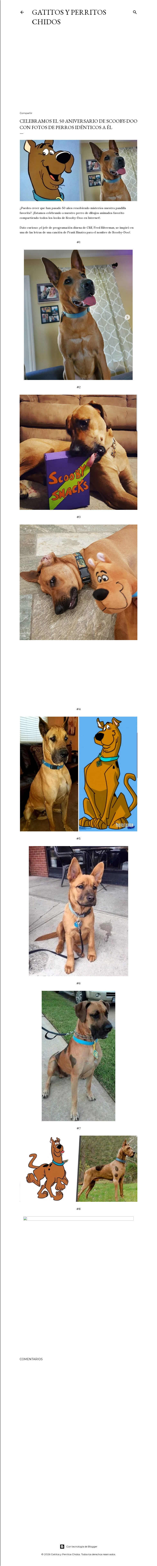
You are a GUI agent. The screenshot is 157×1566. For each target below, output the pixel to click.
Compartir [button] (26, 113)
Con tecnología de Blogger (81, 1546)
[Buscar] (134, 11)
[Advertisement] (78, 72)
